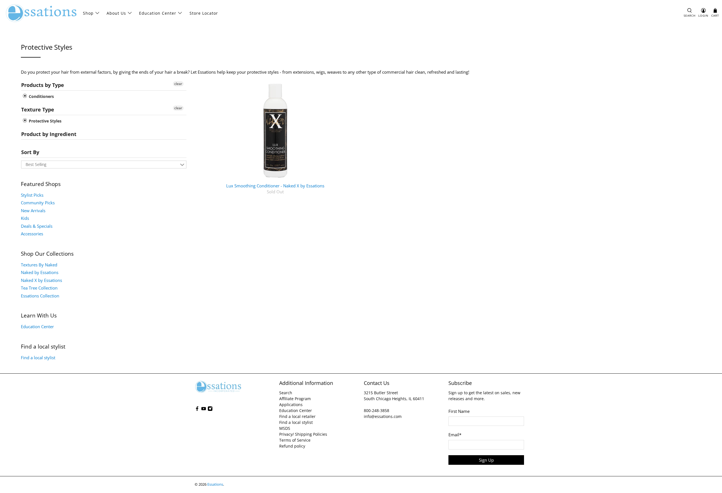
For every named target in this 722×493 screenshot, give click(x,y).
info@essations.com (383, 416)
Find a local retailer (297, 416)
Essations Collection (40, 296)
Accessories (32, 233)
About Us (116, 13)
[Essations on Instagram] (210, 409)
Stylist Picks (32, 195)
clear (178, 83)
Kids (25, 218)
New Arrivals (33, 210)
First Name (459, 411)
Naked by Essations (39, 272)
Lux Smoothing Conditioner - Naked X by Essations (275, 185)
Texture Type (37, 109)
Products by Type (42, 85)
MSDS (284, 428)
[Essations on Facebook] (197, 409)
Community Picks (38, 202)
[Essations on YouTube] (203, 409)
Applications (291, 404)
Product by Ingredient (48, 134)
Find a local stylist (38, 357)
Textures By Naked (39, 265)
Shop (88, 13)
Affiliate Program (295, 398)
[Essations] (41, 13)
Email (454, 434)
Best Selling (36, 164)
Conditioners (41, 96)
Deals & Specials (36, 226)
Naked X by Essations (41, 280)
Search (285, 392)
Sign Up (486, 460)
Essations (215, 484)
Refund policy (292, 446)
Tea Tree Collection (39, 288)
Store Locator (204, 13)
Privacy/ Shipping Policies (303, 434)
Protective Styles (44, 121)
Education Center (157, 13)
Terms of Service (295, 440)
